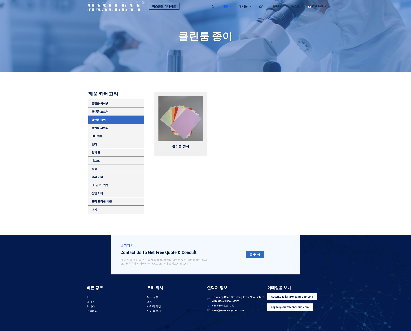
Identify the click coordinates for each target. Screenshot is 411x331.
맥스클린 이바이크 (164, 6)
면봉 (94, 209)
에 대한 (243, 6)
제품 (225, 6)
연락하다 (277, 6)
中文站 (295, 6)
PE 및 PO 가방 (100, 185)
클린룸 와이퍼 (100, 127)
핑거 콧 (96, 152)
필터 (94, 144)
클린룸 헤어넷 (100, 103)
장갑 (94, 168)
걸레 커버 (97, 176)
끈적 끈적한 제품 (102, 201)
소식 (261, 6)
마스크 (96, 160)
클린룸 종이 (99, 119)
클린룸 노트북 (100, 111)
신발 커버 (97, 193)
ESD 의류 (97, 136)
